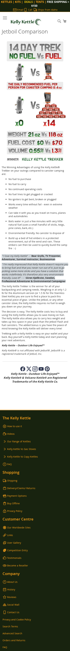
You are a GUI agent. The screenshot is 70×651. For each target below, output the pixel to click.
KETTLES (6, 2)
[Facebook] (23, 369)
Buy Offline (13, 503)
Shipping (12, 480)
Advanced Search (12, 633)
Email (20, 9)
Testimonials (14, 557)
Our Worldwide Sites (19, 527)
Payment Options (17, 495)
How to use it (14, 426)
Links (10, 535)
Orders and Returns (14, 640)
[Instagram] (35, 369)
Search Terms (10, 626)
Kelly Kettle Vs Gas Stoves (21, 449)
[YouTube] (41, 369)
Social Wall (13, 604)
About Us (12, 581)
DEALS (28, 2)
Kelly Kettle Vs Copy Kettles (22, 456)
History (11, 589)
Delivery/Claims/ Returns (21, 488)
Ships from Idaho (47, 9)
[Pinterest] (47, 369)
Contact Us (13, 612)
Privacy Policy (14, 511)
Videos (11, 433)
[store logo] (26, 22)
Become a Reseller (17, 565)
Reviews (11, 597)
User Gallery (14, 542)
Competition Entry (17, 550)
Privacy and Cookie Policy (17, 619)
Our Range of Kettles (19, 441)
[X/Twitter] (29, 369)
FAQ (9, 464)
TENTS (40, 2)
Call (30, 9)
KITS (18, 2)
